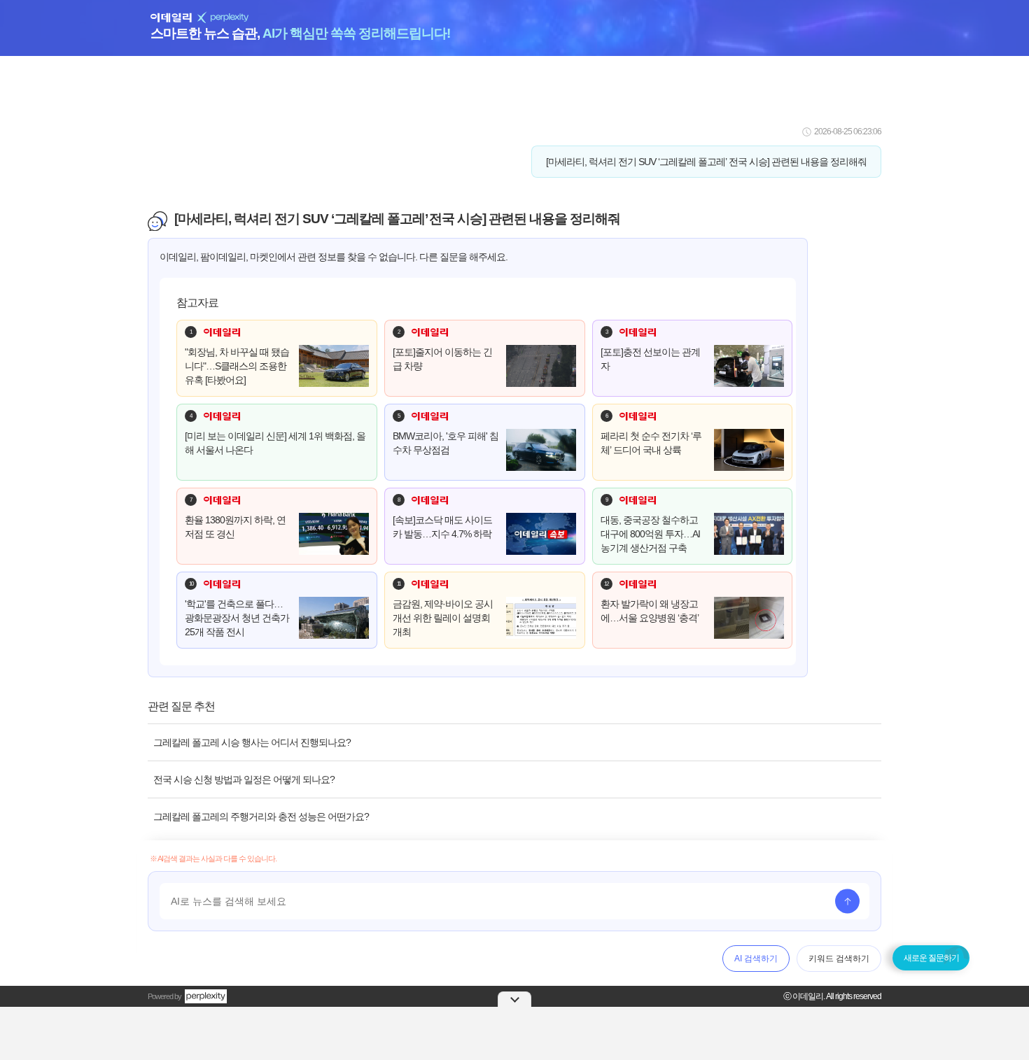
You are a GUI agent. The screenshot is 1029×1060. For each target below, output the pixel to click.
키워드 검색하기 (838, 958)
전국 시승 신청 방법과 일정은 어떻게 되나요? (244, 779)
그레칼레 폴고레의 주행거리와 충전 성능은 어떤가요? (261, 816)
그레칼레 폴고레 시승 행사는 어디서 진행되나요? (252, 742)
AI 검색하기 (756, 958)
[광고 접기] (514, 999)
